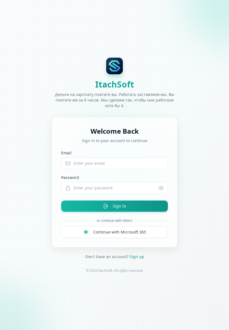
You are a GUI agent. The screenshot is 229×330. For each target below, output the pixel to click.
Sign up (137, 256)
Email (66, 152)
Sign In (119, 206)
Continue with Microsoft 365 (115, 232)
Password (70, 177)
